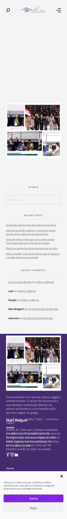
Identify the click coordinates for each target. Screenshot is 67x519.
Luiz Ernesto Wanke (19, 282)
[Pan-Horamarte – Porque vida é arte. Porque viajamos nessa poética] (33, 9)
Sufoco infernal (45, 282)
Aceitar (33, 498)
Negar (33, 508)
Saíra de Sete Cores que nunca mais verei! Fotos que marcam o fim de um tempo (30, 241)
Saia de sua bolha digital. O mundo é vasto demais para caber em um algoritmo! (30, 232)
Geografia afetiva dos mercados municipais (31, 225)
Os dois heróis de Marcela (43, 309)
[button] (61, 475)
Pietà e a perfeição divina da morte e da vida (31, 248)
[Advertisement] (33, 55)
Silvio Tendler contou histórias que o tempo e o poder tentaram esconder (33, 255)
